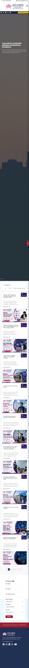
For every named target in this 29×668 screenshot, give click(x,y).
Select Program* (9, 599)
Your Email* (8, 588)
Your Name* (8, 583)
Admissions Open (23, 12)
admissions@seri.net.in (22, 0)
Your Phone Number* (10, 594)
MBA (10, 288)
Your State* (8, 604)
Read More (6, 306)
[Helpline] (27, 531)
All (5, 288)
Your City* (8, 609)
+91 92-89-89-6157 (6, 0)
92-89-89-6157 (22, 625)
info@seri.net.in (9, 641)
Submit (9, 616)
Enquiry (27, 243)
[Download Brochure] (27, 534)
